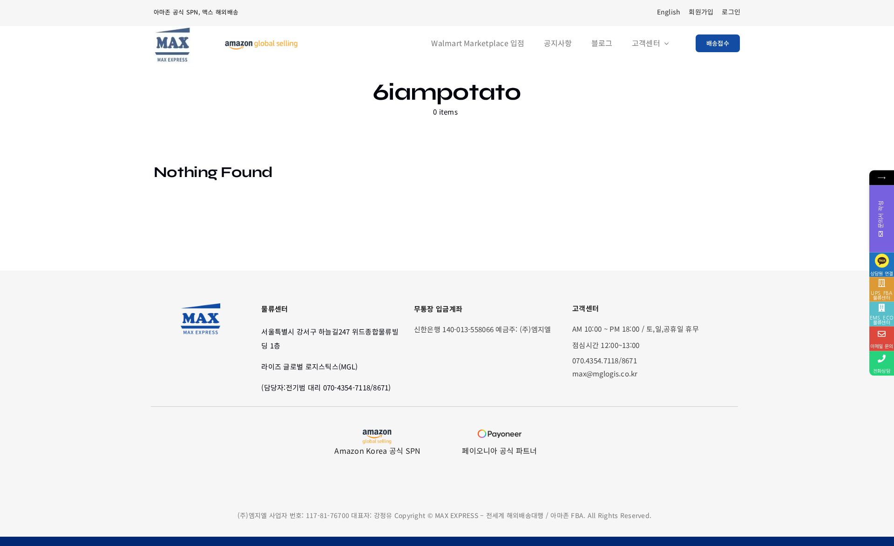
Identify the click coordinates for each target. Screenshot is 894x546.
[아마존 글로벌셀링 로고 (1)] (261, 44)
